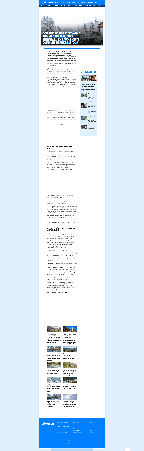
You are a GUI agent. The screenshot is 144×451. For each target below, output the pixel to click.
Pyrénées (69, 5)
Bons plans (56, 2)
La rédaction (75, 426)
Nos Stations (43, 5)
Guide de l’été (92, 428)
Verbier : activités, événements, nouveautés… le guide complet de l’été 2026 (69, 356)
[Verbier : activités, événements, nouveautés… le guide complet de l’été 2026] (70, 349)
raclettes (59, 244)
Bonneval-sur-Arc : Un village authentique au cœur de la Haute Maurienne (53, 404)
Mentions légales (76, 430)
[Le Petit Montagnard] (47, 2)
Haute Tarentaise (49, 5)
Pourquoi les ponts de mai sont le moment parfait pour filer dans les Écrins (53, 372)
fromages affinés (69, 234)
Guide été (90, 5)
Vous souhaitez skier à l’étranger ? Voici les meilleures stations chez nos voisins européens (69, 404)
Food (78, 2)
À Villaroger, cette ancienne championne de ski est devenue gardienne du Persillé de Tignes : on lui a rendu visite (92, 129)
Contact (51, 440)
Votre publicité (75, 428)
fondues (71, 244)
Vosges (75, 5)
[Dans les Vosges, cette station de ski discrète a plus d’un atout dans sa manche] (70, 380)
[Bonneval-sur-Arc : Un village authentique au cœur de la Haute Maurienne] (54, 397)
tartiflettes (64, 244)
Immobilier (83, 2)
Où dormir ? (85, 5)
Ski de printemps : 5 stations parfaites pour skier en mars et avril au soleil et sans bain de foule (53, 388)
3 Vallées (48, 292)
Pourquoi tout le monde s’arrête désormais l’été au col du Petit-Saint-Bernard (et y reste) (69, 372)
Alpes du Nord (56, 5)
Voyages (68, 2)
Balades (73, 2)
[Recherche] (102, 2)
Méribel (49, 82)
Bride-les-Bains (60, 292)
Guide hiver (94, 5)
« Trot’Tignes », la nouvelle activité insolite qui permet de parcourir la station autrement (92, 119)
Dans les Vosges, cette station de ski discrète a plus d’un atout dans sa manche (69, 387)
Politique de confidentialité (78, 432)
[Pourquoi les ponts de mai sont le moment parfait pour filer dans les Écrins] (54, 365)
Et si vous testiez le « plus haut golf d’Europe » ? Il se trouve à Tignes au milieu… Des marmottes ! (92, 96)
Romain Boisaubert (51, 298)
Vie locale (90, 2)
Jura (72, 5)
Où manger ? (80, 5)
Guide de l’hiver (92, 426)
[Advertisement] (72, 11)
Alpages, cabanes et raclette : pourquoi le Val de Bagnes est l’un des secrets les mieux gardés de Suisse (53, 357)
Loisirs (62, 2)
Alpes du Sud (63, 5)
